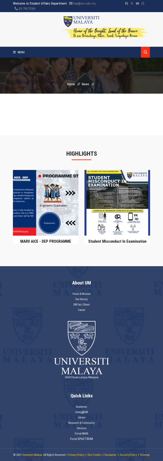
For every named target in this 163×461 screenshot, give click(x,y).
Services (81, 428)
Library (81, 417)
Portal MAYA (81, 433)
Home (71, 84)
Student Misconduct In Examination (117, 241)
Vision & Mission (81, 293)
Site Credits (94, 455)
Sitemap (145, 455)
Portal (74, 439)
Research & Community (81, 422)
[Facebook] (126, 3)
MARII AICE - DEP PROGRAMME (45, 241)
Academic (81, 406)
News (85, 84)
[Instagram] (143, 3)
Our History (81, 299)
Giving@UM (81, 412)
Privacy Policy (76, 455)
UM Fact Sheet (81, 304)
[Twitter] (131, 3)
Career (81, 310)
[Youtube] (137, 3)
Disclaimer (110, 455)
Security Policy (128, 455)
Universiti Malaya (32, 455)
